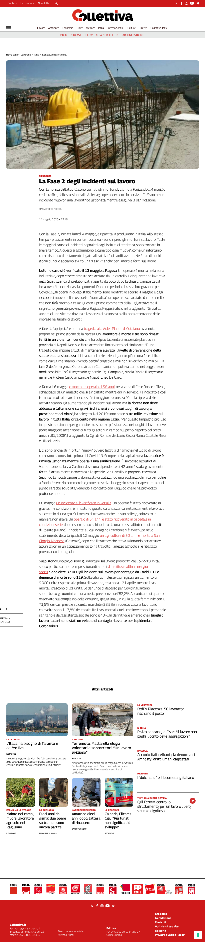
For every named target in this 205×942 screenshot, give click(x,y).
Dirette (143, 27)
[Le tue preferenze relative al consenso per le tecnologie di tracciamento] (198, 935)
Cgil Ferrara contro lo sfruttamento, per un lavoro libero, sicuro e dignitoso (164, 806)
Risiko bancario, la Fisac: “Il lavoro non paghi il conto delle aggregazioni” (167, 734)
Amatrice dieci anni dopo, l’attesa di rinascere (86, 818)
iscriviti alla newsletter (101, 34)
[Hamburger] (8, 27)
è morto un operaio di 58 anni (92, 387)
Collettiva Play (159, 27)
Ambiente (53, 27)
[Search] (56, 3)
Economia (67, 27)
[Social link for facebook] (181, 3)
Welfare (90, 27)
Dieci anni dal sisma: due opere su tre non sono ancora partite (52, 820)
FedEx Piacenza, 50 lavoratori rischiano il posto (161, 711)
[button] (5, 608)
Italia (101, 27)
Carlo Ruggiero (79, 829)
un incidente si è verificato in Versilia (83, 503)
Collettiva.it (18, 924)
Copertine (26, 54)
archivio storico (133, 34)
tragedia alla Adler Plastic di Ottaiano (112, 328)
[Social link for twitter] (176, 3)
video (63, 34)
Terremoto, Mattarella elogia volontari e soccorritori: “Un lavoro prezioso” (101, 747)
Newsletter (44, 3)
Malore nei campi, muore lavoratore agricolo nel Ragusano (20, 820)
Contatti (12, 3)
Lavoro (41, 27)
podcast (75, 34)
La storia (160, 930)
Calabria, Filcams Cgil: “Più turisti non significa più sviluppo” (118, 820)
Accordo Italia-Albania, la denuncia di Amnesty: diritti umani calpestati (166, 756)
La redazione (27, 3)
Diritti (80, 27)
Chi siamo (161, 913)
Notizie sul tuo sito (167, 926)
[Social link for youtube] (192, 3)
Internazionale (116, 27)
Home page (12, 54)
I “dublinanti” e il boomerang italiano (165, 777)
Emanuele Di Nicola (48, 833)
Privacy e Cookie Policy (170, 934)
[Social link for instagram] (186, 3)
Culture (132, 27)
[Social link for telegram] (197, 3)
